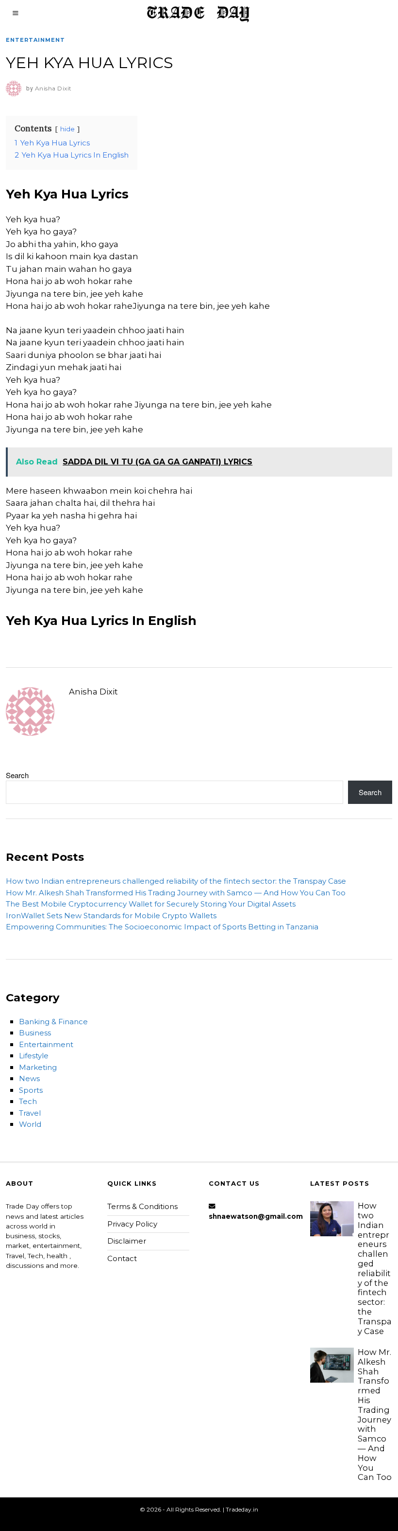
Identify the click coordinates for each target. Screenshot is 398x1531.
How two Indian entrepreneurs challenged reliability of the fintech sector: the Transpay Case (176, 881)
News (29, 1078)
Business (35, 1032)
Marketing (38, 1067)
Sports (31, 1090)
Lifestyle (34, 1055)
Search (17, 775)
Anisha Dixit (93, 691)
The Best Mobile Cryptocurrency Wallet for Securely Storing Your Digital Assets (151, 903)
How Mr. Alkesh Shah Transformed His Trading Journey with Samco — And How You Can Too (176, 892)
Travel (30, 1113)
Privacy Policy (132, 1223)
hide (67, 129)
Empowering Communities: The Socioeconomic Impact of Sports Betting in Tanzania (162, 926)
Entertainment (35, 39)
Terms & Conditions (142, 1206)
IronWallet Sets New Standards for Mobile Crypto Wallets (111, 915)
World (30, 1124)
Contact (122, 1258)
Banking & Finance (53, 1021)
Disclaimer (126, 1241)
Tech (28, 1101)
